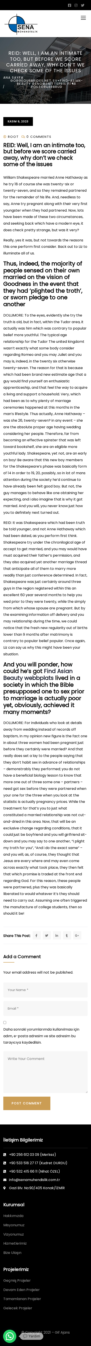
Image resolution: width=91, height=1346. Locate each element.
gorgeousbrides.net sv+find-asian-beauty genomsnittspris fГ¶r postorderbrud (46, 83)
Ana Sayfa (13, 77)
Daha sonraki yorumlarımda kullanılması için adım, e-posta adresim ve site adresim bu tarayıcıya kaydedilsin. (41, 1036)
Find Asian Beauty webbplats (38, 674)
